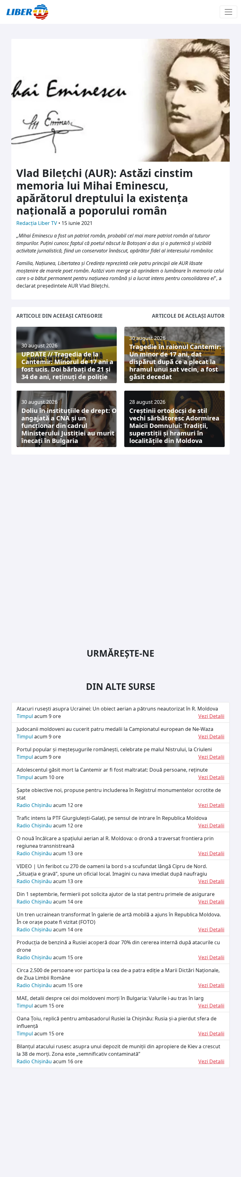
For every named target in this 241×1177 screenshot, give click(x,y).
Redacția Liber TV (37, 223)
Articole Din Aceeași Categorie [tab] (59, 315)
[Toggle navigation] (228, 12)
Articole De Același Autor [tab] (188, 315)
